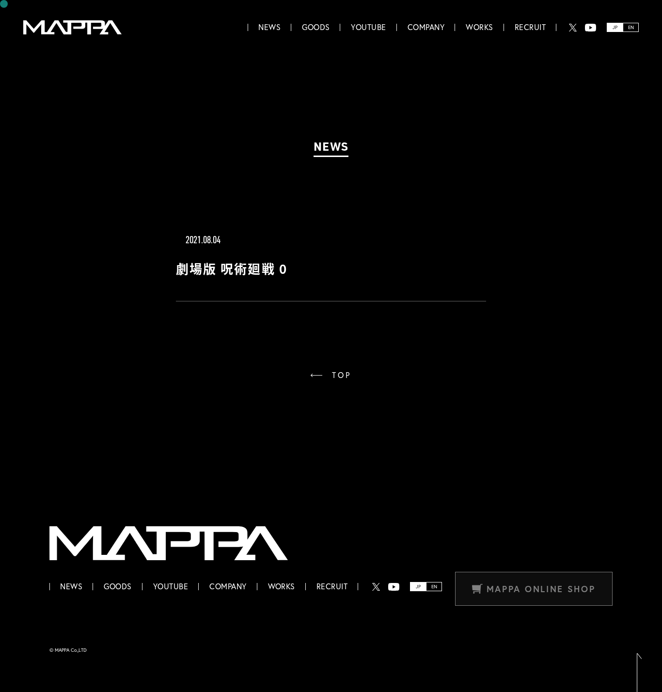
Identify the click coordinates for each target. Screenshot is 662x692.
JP (615, 27)
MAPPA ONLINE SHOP (541, 589)
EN (631, 27)
